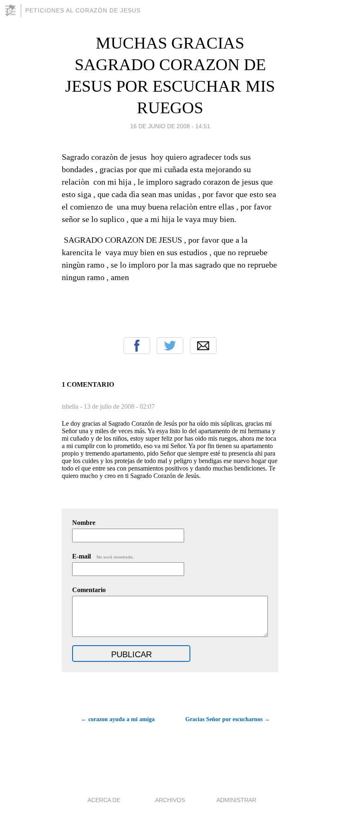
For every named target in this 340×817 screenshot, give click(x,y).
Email (203, 345)
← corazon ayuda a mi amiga (118, 719)
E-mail (103, 556)
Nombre (83, 522)
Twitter (170, 345)
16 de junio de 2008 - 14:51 (170, 126)
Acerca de (103, 800)
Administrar (236, 800)
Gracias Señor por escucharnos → (227, 719)
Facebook (137, 345)
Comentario (89, 589)
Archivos (170, 800)
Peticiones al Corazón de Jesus (83, 10)
